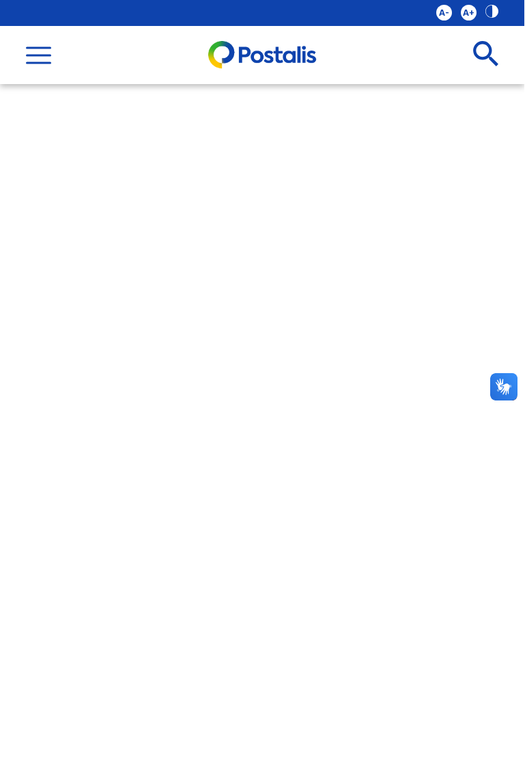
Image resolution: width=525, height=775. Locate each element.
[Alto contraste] (491, 13)
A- (444, 13)
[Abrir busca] (485, 55)
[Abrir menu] (38, 55)
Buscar (459, 48)
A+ (468, 13)
